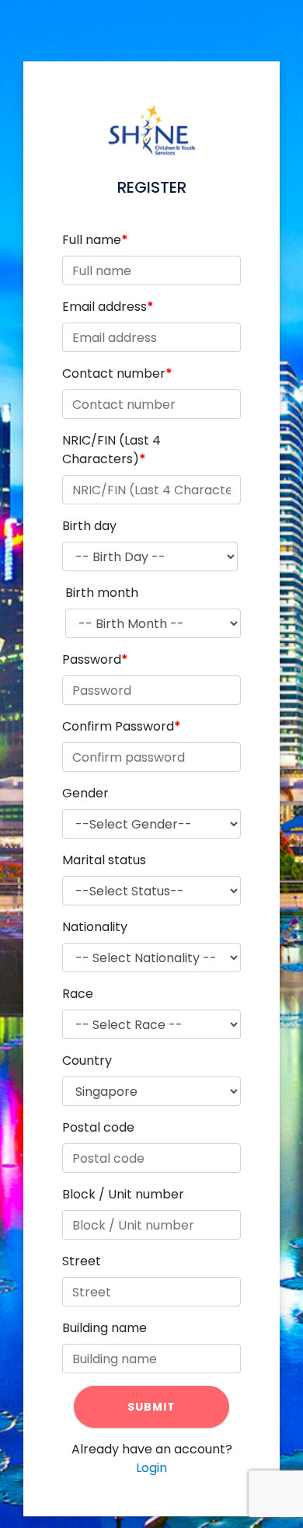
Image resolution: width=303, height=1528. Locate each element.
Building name (104, 1328)
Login (151, 1468)
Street (81, 1261)
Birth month (101, 593)
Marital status (104, 860)
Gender (85, 793)
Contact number (113, 373)
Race (77, 994)
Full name (91, 240)
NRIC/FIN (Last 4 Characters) (111, 449)
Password (91, 659)
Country (87, 1060)
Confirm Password (118, 726)
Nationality (94, 927)
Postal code (98, 1127)
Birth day (89, 526)
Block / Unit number (123, 1194)
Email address (104, 307)
